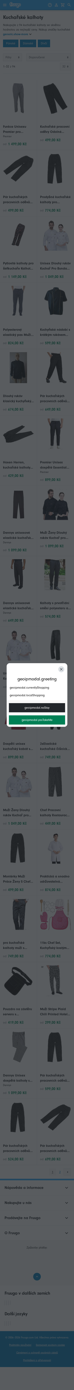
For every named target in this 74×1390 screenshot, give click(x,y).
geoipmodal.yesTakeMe (37, 720)
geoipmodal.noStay (37, 707)
